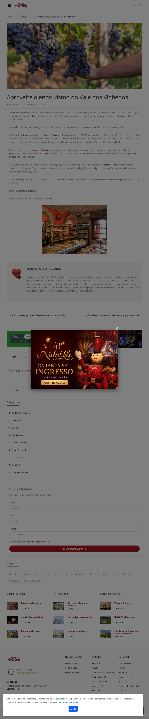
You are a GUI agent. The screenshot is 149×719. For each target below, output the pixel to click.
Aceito (73, 709)
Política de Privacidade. (68, 702)
